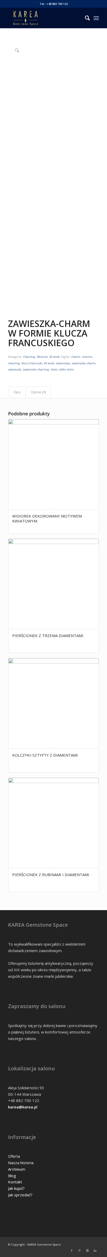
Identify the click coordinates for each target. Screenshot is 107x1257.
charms (87, 357)
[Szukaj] (85, 18)
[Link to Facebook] (72, 1250)
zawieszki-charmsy (36, 369)
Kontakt (15, 1181)
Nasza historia (21, 1162)
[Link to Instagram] (87, 1250)
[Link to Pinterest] (79, 1250)
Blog (12, 1175)
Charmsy (29, 357)
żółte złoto (66, 369)
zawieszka (63, 363)
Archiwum (16, 1169)
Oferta (14, 1156)
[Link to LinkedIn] (95, 1250)
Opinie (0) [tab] (38, 392)
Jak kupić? (16, 1188)
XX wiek (54, 357)
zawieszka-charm (83, 363)
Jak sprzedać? (20, 1194)
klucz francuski (32, 363)
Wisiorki (42, 357)
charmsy (14, 363)
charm (75, 357)
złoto (54, 369)
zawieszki (14, 369)
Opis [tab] (17, 392)
